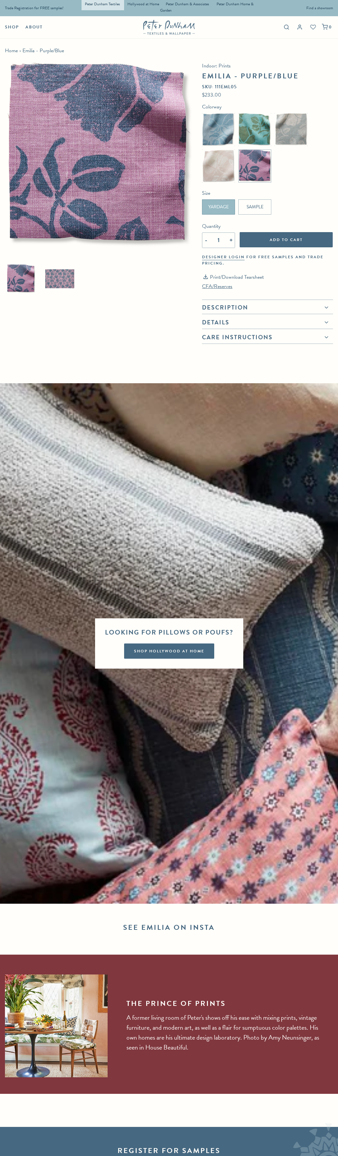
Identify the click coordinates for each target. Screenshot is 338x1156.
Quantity (211, 226)
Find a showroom (319, 8)
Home (11, 51)
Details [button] (215, 322)
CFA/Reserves (217, 286)
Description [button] (225, 308)
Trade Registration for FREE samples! (34, 8)
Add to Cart (286, 240)
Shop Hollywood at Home (169, 651)
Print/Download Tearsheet (237, 277)
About (34, 27)
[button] (21, 278)
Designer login (223, 257)
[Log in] (300, 27)
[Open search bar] (286, 26)
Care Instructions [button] (237, 337)
